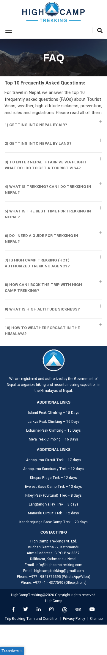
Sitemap (96, 619)
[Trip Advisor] (78, 609)
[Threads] (64, 609)
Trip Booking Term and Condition (31, 619)
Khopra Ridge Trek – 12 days (53, 478)
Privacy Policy (74, 619)
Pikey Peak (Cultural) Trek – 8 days (53, 495)
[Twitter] (25, 609)
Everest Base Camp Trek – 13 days (53, 487)
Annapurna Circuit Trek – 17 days (53, 460)
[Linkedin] (38, 609)
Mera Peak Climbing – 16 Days (53, 439)
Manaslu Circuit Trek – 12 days (53, 513)
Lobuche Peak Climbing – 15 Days (53, 430)
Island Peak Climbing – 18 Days (53, 413)
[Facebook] (13, 609)
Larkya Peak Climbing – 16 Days (54, 422)
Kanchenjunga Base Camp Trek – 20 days (53, 522)
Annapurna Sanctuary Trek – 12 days (53, 469)
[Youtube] (92, 609)
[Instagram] (51, 609)
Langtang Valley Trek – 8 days (53, 504)
